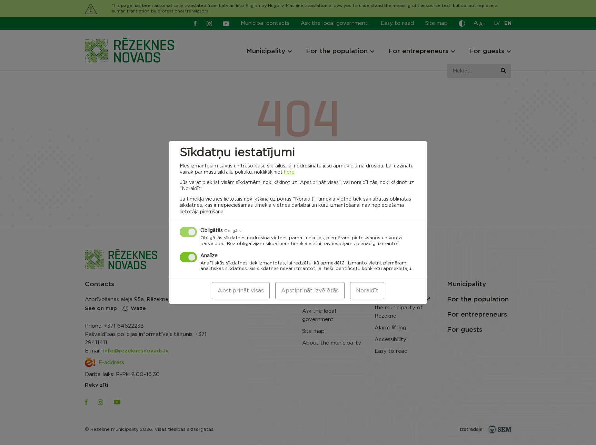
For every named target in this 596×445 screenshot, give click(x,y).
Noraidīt (367, 290)
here (289, 172)
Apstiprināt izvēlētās (310, 290)
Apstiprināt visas (241, 290)
